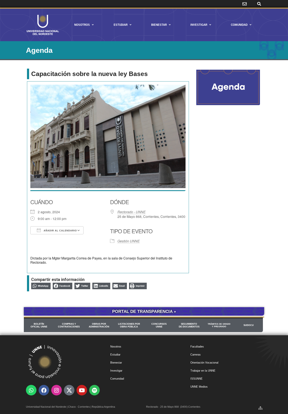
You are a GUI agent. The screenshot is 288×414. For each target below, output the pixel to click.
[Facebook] (44, 390)
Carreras (195, 354)
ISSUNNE (196, 378)
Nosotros (82, 24)
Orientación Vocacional (204, 362)
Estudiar (121, 24)
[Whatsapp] (31, 390)
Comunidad (239, 24)
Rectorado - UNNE (131, 211)
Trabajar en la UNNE (202, 370)
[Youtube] (82, 390)
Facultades (197, 346)
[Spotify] (94, 390)
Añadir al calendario (60, 230)
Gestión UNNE (128, 241)
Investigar (198, 24)
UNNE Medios (199, 386)
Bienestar (159, 24)
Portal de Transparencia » (144, 311)
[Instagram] (56, 390)
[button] (259, 3)
